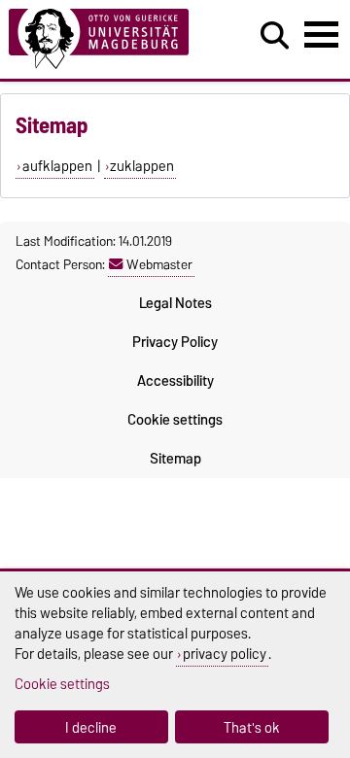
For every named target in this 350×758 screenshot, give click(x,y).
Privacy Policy (175, 342)
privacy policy (224, 653)
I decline (91, 727)
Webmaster (159, 264)
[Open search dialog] (275, 36)
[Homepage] (108, 39)
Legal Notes (175, 303)
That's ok (252, 727)
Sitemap (175, 458)
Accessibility (175, 381)
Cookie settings (175, 419)
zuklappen (142, 166)
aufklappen (57, 166)
